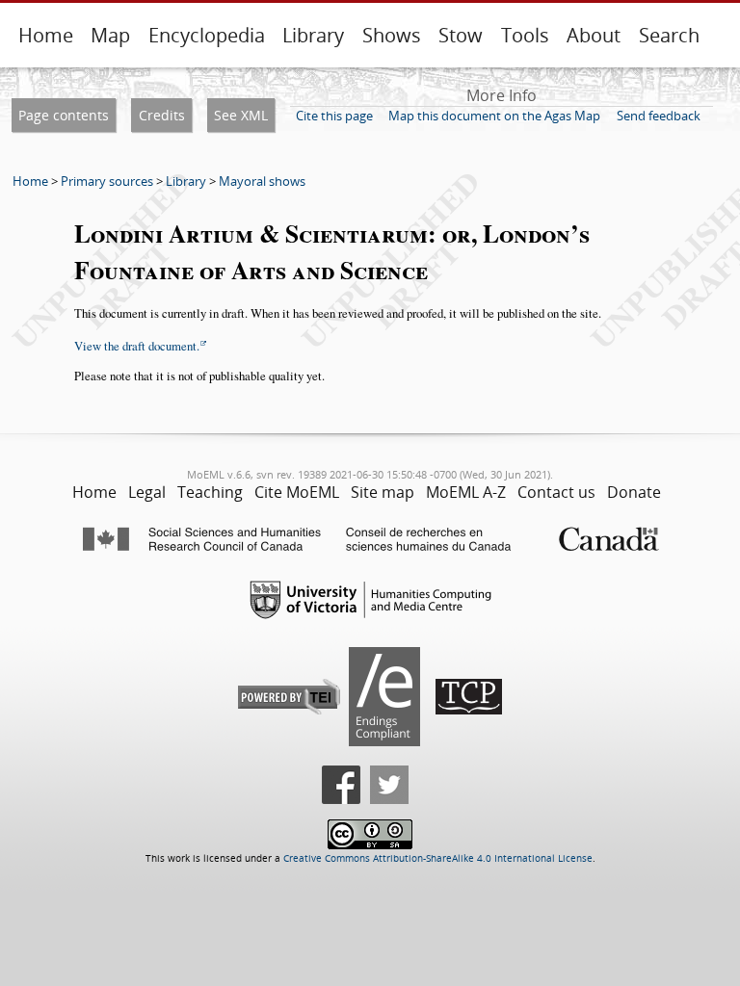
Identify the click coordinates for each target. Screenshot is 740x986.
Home (45, 35)
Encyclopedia (206, 35)
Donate (634, 492)
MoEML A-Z (466, 492)
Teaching (210, 492)
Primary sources (107, 181)
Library (313, 35)
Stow (460, 35)
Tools (525, 35)
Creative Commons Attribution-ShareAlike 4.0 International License (438, 858)
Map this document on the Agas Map (494, 115)
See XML (241, 115)
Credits (162, 115)
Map (110, 35)
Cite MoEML (296, 492)
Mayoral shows (262, 181)
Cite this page (334, 115)
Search (669, 35)
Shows (391, 35)
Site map (382, 492)
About (594, 35)
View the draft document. (136, 345)
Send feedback (658, 115)
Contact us (556, 492)
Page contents (63, 115)
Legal (147, 492)
